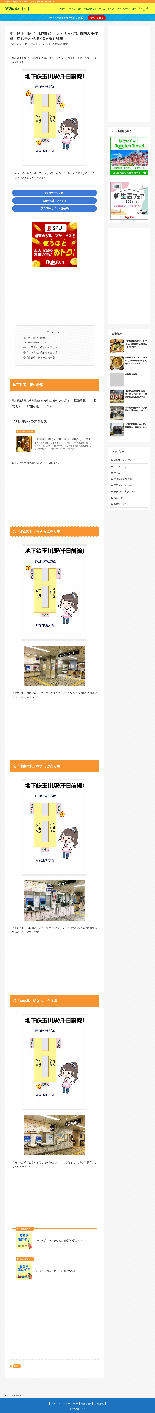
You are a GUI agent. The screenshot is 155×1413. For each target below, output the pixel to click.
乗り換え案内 (123, 479)
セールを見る (97, 17)
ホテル (119, 473)
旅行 (118, 498)
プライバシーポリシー (68, 1403)
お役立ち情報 (122, 460)
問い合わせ (99, 1403)
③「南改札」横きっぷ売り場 (39, 357)
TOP (53, 1403)
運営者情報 (86, 1403)
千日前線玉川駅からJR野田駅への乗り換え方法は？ (63, 439)
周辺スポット (123, 485)
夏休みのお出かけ (124, 491)
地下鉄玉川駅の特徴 (34, 338)
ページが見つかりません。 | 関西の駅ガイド (58, 1240)
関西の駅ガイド (18, 9)
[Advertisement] (54, 294)
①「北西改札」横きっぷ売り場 (40, 347)
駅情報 (17, 1366)
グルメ (120, 466)
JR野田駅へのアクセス (38, 342)
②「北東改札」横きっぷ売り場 (40, 352)
